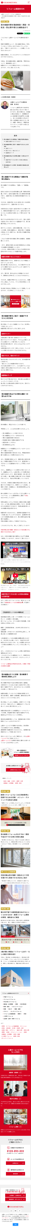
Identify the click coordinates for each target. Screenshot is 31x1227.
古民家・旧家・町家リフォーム (12, 1018)
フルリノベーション (17, 1006)
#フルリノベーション (16, 1032)
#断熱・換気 (18, 783)
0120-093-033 (15, 1151)
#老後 (3, 1028)
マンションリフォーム (9, 999)
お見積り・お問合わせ (15, 1195)
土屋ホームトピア (6, 740)
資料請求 (15, 1174)
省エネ (10, 1009)
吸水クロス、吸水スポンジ (13, 150)
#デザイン (12, 1030)
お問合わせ (15, 1163)
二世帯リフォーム (8, 1016)
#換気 (25, 1032)
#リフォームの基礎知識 (12, 1026)
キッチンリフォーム (16, 1011)
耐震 (5, 1009)
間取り (19, 1014)
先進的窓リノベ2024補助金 (13, 602)
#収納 (7, 1032)
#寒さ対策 (26, 1030)
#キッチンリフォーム (7, 1038)
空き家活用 (23, 1004)
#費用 (3, 1032)
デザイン (6, 1011)
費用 (16, 1004)
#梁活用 (8, 1028)
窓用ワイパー (9, 148)
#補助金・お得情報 (8, 783)
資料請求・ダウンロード (15, 1199)
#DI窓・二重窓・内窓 (17, 781)
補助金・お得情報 (8, 1004)
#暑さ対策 (19, 1030)
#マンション (23, 1026)
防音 (25, 1014)
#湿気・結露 (6, 781)
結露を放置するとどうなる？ (13, 141)
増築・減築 (17, 1009)
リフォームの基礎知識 (9, 1014)
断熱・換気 (6, 1006)
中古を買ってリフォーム (10, 1001)
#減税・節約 (5, 1030)
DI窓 (26, 495)
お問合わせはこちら (15, 770)
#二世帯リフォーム (7, 1036)
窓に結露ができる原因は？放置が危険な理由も (16, 139)
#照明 (3, 1026)
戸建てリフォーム (8, 997)
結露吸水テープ (10, 153)
